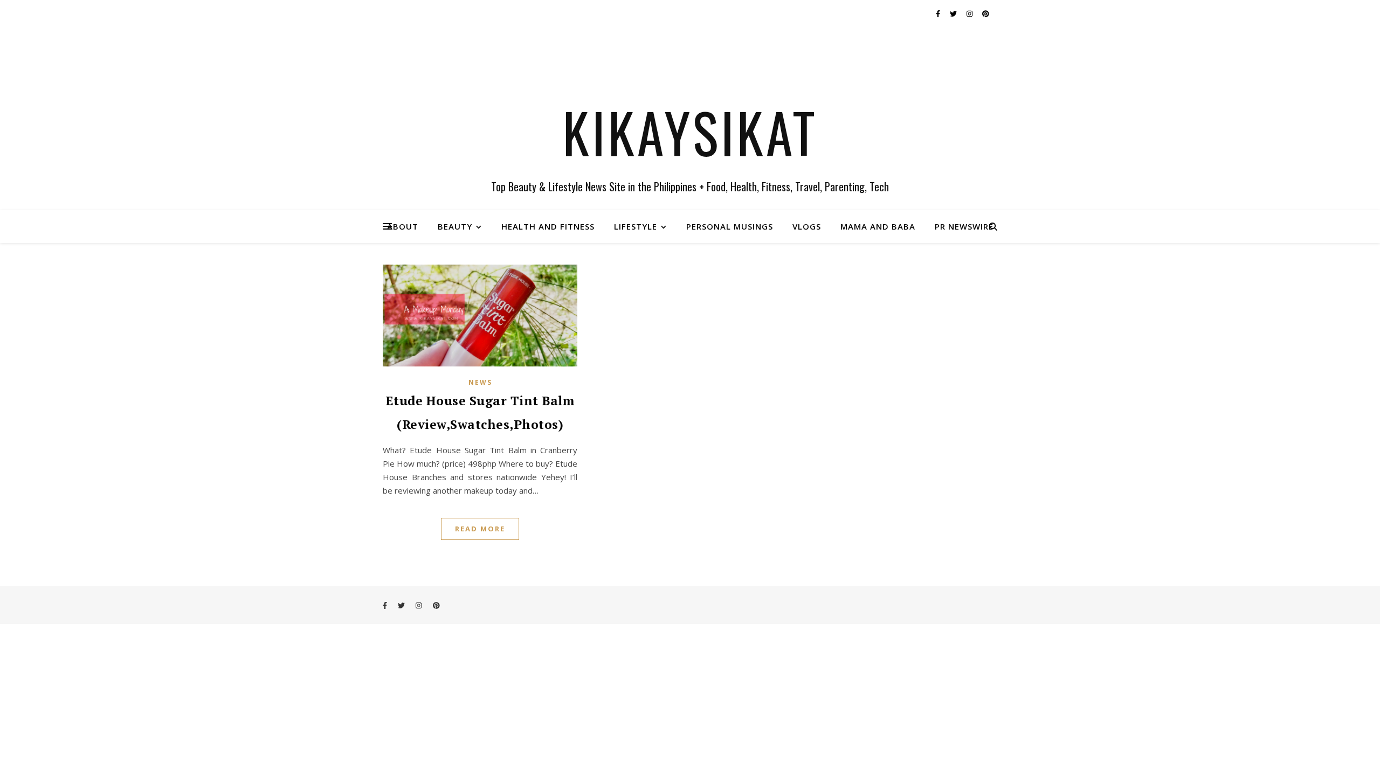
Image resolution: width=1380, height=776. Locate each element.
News (480, 382)
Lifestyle (635, 226)
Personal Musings (729, 226)
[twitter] (954, 13)
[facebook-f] (939, 13)
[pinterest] (985, 13)
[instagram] (970, 13)
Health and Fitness (548, 226)
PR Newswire (964, 226)
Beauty (455, 226)
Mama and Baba (877, 226)
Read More (480, 529)
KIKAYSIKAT (690, 132)
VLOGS (806, 226)
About (402, 226)
